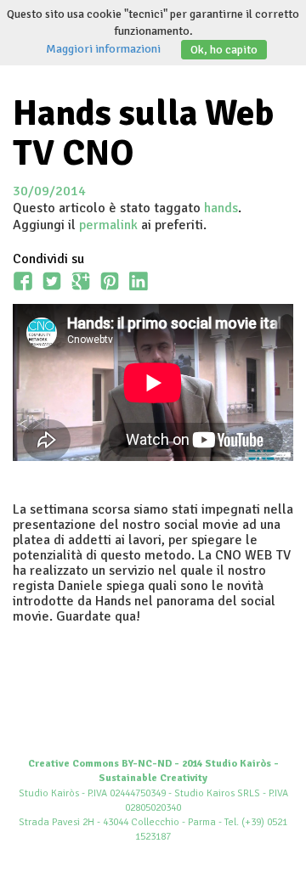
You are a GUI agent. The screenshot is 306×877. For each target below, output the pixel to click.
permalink (108, 224)
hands (221, 208)
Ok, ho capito (224, 49)
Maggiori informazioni (103, 49)
